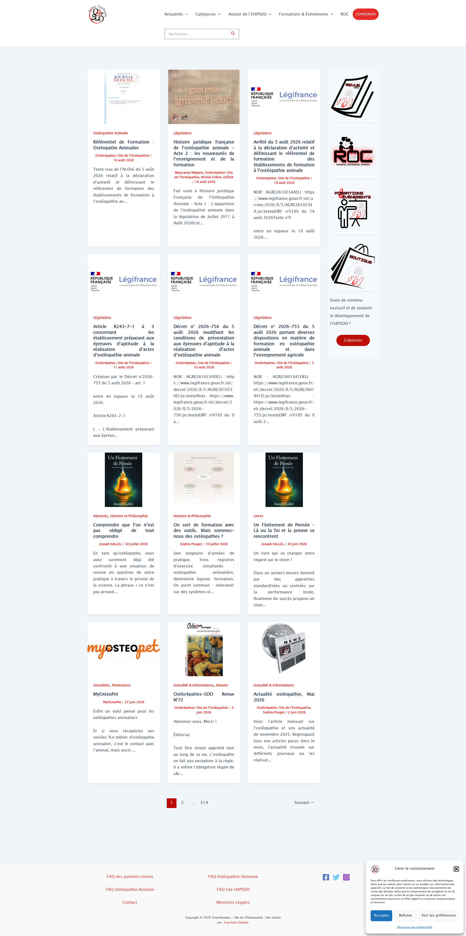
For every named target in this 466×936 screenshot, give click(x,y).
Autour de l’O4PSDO (247, 14)
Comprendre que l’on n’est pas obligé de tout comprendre (123, 531)
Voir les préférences (438, 915)
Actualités (173, 14)
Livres (258, 516)
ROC (345, 14)
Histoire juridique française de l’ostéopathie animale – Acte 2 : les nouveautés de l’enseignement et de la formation (204, 153)
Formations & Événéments (303, 14)
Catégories (205, 14)
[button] (456, 869)
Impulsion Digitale (236, 922)
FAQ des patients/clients (130, 877)
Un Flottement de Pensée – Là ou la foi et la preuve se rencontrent (284, 531)
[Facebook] (326, 877)
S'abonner (353, 340)
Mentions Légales (233, 902)
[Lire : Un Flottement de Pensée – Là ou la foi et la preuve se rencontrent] (284, 479)
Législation (182, 133)
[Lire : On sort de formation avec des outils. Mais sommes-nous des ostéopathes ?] (204, 479)
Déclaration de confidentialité (414, 927)
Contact (130, 902)
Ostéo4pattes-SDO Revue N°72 (204, 697)
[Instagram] (346, 877)
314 (204, 802)
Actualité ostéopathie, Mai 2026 (284, 697)
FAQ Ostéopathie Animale (130, 889)
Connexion (366, 14)
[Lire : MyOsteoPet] (123, 649)
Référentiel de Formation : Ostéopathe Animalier (123, 145)
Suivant (304, 802)
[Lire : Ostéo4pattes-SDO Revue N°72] (204, 649)
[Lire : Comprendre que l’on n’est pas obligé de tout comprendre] (123, 479)
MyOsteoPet (105, 694)
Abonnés (100, 516)
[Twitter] (336, 877)
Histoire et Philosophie (129, 516)
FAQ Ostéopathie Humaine (233, 877)
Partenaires (121, 685)
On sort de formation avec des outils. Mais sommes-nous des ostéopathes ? (204, 531)
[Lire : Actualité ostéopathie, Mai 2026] (284, 649)
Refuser (405, 915)
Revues (222, 685)
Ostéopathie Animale (110, 133)
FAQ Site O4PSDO (233, 889)
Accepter (381, 915)
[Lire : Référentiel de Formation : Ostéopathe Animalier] (123, 96)
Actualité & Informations (194, 685)
